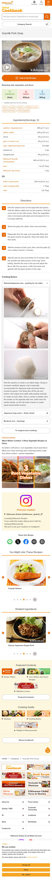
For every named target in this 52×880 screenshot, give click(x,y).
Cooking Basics (35, 719)
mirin (5, 190)
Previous (3, 577)
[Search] (47, 16)
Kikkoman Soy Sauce (11, 171)
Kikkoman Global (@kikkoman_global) (23, 514)
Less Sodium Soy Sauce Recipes (38, 678)
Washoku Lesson (23, 691)
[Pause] (34, 599)
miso (5, 166)
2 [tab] (17, 599)
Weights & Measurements (26, 730)
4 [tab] (23, 599)
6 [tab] (30, 599)
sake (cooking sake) (11, 186)
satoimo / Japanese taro (12, 128)
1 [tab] (14, 599)
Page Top (47, 750)
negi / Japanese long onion (14, 146)
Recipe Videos (9, 677)
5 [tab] (27, 599)
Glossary (7, 719)
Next (49, 577)
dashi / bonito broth (11, 182)
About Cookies (32, 857)
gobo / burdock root (11, 141)
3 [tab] (20, 599)
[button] (6, 844)
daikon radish (8, 132)
